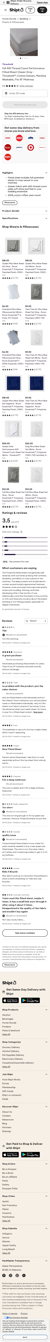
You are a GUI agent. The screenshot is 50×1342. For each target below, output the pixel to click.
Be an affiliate (9, 1177)
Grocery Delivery (11, 1047)
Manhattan (8, 1217)
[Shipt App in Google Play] (30, 1001)
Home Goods (9, 1023)
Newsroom (8, 1120)
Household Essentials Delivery (18, 1063)
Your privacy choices (18, 1318)
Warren (6, 1241)
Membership (9, 1087)
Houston (6, 1213)
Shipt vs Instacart (11, 1095)
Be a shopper (9, 1169)
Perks (5, 1181)
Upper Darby (9, 1245)
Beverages (7, 1019)
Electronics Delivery (12, 1059)
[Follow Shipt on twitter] (24, 1276)
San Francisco (9, 1205)
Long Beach (8, 1249)
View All (6, 1034)
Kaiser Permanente (12, 1266)
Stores (5, 1083)
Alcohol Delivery (10, 1051)
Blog (4, 1123)
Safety (5, 1185)
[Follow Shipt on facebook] (4, 1276)
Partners (6, 1127)
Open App (42, 2)
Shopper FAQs (10, 1188)
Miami (5, 1209)
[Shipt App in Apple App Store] (10, 1001)
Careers (6, 1116)
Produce (6, 1027)
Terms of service (9, 1314)
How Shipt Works (11, 1080)
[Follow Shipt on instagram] (10, 1276)
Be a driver (7, 1173)
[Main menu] (5, 10)
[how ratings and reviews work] (21, 532)
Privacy (24, 1314)
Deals (5, 1099)
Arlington (7, 1234)
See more (38, 712)
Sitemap (6, 1131)
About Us (7, 1112)
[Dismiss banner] (4, 2)
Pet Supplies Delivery (13, 1055)
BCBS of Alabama (11, 1270)
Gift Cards (7, 1091)
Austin (5, 1201)
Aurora (5, 1238)
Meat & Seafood (11, 1030)
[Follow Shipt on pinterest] (17, 1276)
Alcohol (6, 1015)
